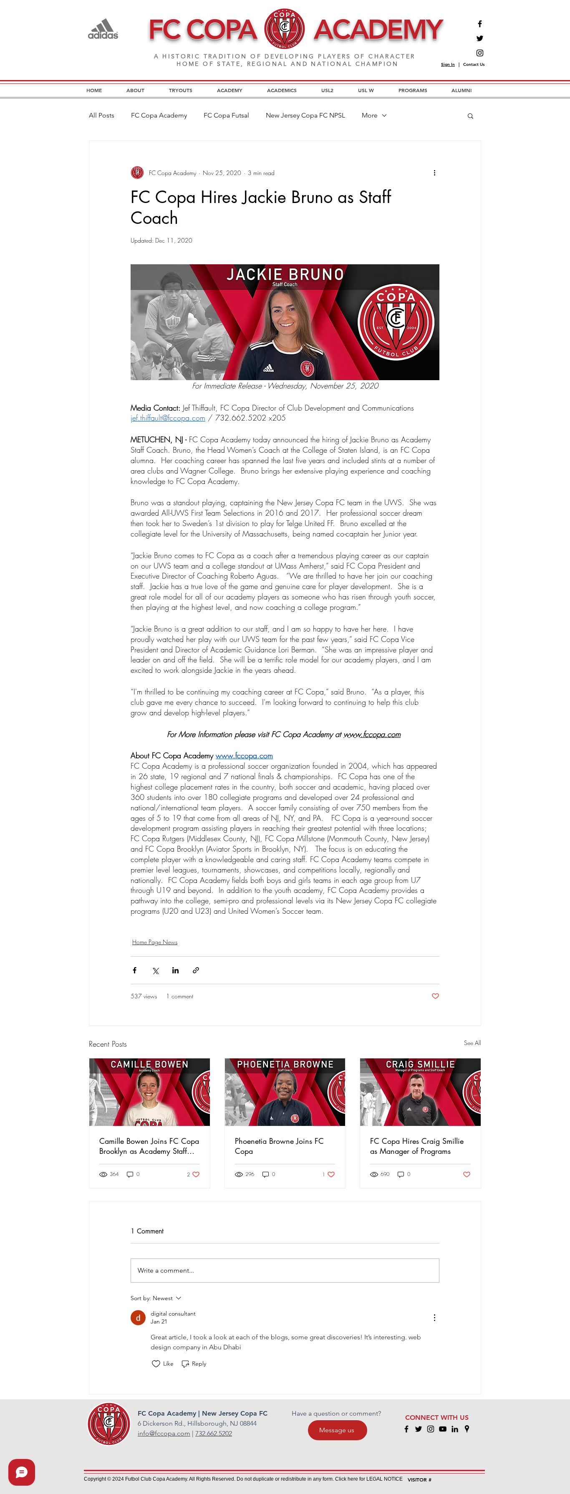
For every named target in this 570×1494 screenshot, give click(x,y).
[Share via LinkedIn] (175, 970)
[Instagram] (479, 53)
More (370, 115)
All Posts (101, 115)
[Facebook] (479, 23)
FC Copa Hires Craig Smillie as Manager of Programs (417, 1146)
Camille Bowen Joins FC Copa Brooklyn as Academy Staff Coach (149, 1146)
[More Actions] (434, 1318)
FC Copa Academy (159, 115)
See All (472, 1043)
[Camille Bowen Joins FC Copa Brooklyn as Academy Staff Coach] (149, 1092)
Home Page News (154, 942)
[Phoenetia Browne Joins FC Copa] (285, 1092)
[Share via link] (196, 970)
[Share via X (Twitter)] (155, 970)
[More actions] (434, 173)
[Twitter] (479, 38)
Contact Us (473, 64)
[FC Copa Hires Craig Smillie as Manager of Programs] (420, 1092)
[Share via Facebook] (135, 970)
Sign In (448, 64)
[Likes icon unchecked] (156, 1364)
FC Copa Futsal (226, 115)
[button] (470, 115)
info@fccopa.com (164, 1433)
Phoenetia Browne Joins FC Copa (279, 1146)
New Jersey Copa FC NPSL (305, 115)
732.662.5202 (213, 1433)
